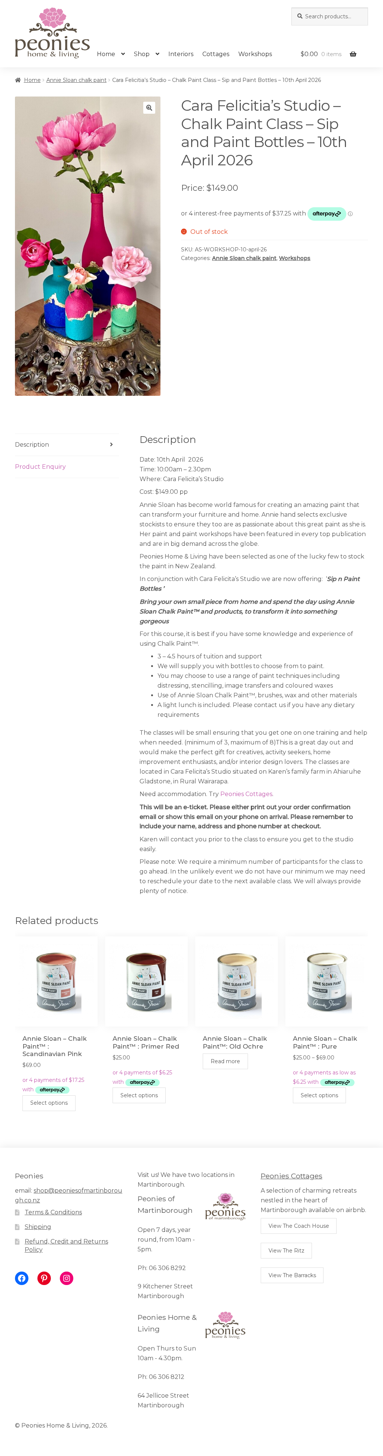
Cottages (215, 54)
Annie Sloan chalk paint (76, 80)
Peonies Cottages (246, 794)
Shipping (38, 1226)
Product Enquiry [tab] (40, 466)
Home (106, 54)
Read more (225, 1061)
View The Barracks (292, 1275)
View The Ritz (286, 1250)
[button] (149, 108)
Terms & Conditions (53, 1212)
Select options (49, 1102)
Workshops (255, 54)
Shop (142, 54)
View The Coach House (299, 1226)
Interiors (180, 54)
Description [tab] (32, 444)
